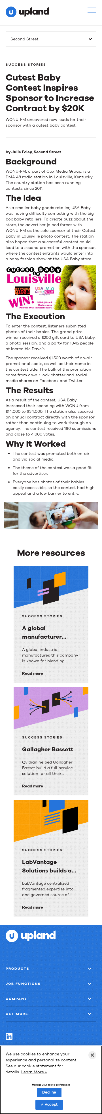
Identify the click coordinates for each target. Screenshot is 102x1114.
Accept (51, 1104)
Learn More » (34, 1072)
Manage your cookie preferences (51, 1085)
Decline (49, 1092)
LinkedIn (9, 1036)
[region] (51, 1079)
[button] (92, 10)
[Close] (92, 1055)
